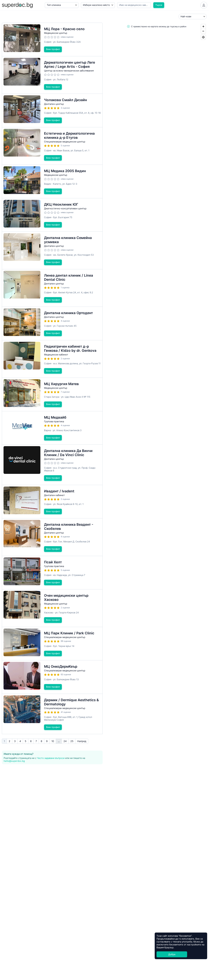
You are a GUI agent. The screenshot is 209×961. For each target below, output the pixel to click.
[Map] (156, 311)
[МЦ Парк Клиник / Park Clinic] (52, 643)
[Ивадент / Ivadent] (52, 501)
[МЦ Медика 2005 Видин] (52, 181)
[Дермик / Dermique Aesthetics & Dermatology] (52, 714)
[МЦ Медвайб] (52, 428)
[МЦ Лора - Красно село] (52, 39)
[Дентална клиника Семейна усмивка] (52, 250)
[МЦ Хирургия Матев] (52, 394)
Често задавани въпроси (51, 758)
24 (65, 741)
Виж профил (53, 49)
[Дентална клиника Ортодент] (52, 323)
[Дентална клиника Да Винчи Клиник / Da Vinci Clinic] (52, 465)
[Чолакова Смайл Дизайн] (52, 110)
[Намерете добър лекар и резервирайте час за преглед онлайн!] (17, 5)
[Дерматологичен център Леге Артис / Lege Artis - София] (52, 75)
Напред (81, 741)
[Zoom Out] (203, 31)
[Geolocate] (203, 37)
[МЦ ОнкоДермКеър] (52, 677)
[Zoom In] (203, 26)
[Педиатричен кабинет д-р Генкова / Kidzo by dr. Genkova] (52, 359)
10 (52, 741)
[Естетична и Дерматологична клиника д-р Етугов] (52, 146)
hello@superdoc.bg (14, 760)
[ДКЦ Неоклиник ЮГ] (52, 215)
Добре (171, 954)
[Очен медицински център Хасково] (52, 608)
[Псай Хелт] (52, 572)
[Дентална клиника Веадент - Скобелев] (52, 537)
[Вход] (203, 5)
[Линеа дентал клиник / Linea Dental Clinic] (52, 288)
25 (71, 741)
